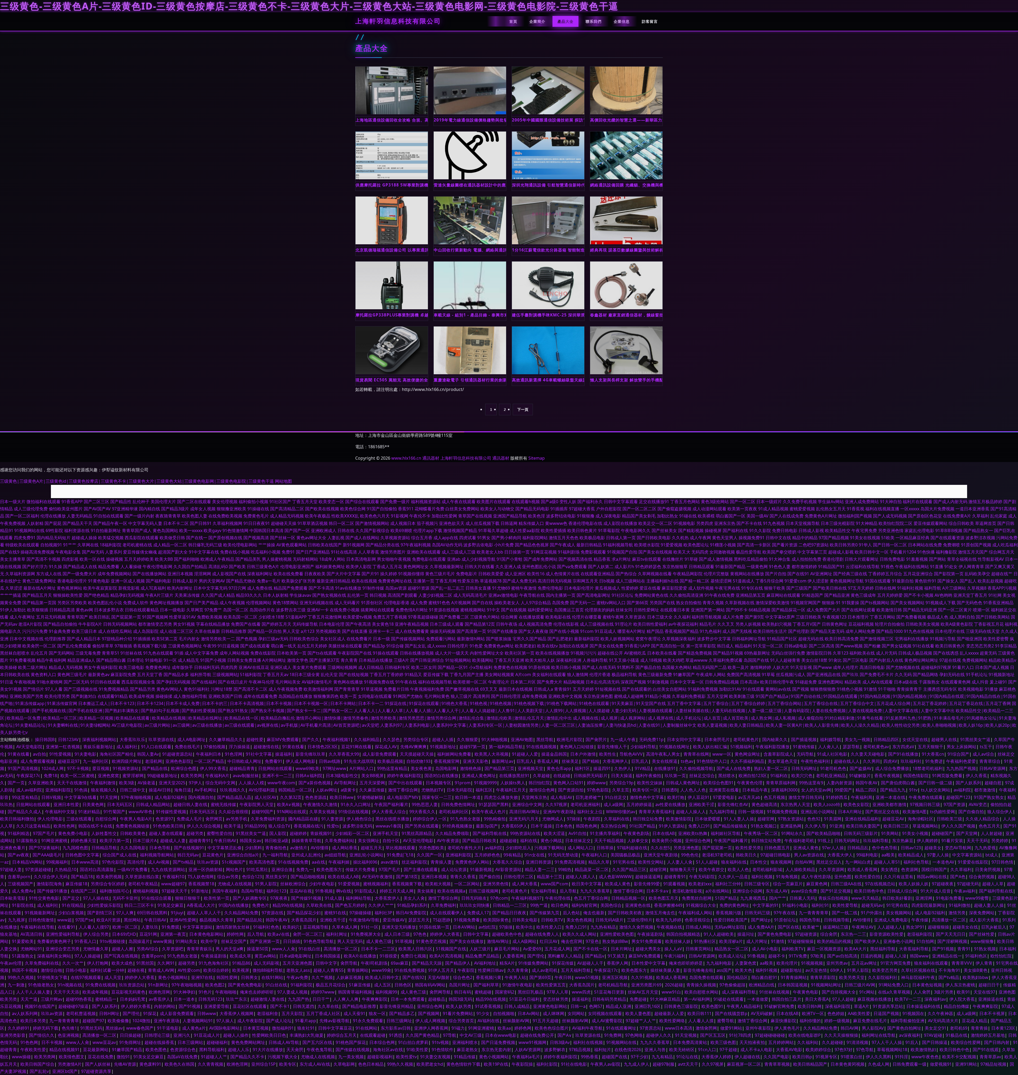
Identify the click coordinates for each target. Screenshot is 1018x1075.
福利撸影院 (946, 552)
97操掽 (573, 819)
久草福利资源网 (20, 574)
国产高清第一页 (471, 631)
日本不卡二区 (176, 523)
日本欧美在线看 (662, 653)
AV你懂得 (319, 848)
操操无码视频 (442, 631)
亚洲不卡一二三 (277, 775)
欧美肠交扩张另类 (298, 581)
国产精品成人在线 (80, 566)
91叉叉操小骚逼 (624, 660)
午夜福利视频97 (526, 898)
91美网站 (890, 833)
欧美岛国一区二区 (240, 617)
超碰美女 (932, 848)
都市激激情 (984, 790)
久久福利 (682, 617)
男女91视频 (184, 624)
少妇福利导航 (643, 747)
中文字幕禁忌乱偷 (225, 848)
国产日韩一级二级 (935, 783)
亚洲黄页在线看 (724, 790)
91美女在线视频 (865, 538)
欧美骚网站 (482, 660)
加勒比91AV (730, 689)
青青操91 (563, 689)
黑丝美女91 (276, 877)
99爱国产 (843, 790)
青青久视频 (713, 603)
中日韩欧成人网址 (244, 761)
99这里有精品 (25, 797)
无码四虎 (699, 552)
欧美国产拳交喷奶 (779, 552)
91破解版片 (860, 775)
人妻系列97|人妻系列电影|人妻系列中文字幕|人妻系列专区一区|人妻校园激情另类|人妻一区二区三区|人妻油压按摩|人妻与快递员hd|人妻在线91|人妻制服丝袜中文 (538, 725)
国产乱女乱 (415, 646)
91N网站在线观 (291, 812)
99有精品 (512, 855)
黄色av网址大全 (311, 538)
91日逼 (6, 682)
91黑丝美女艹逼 (975, 739)
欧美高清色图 (262, 862)
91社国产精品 (642, 826)
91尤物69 (501, 588)
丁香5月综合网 (769, 581)
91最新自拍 (903, 581)
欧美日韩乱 (99, 617)
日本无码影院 (459, 790)
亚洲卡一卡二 (381, 631)
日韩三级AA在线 (846, 884)
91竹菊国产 (114, 812)
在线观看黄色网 (956, 682)
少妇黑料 (253, 848)
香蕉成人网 (547, 761)
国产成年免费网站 (541, 559)
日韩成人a (543, 689)
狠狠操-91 (831, 603)
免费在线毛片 (187, 747)
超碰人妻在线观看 (166, 833)
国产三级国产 (799, 588)
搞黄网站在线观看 (377, 610)
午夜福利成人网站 (695, 913)
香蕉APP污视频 (1002, 588)
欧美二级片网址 (33, 667)
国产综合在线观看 (362, 501)
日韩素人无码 (802, 898)
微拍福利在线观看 (43, 501)
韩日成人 (725, 646)
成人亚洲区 (515, 574)
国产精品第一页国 (39, 603)
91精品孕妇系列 (412, 905)
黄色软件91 (925, 581)
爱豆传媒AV (394, 920)
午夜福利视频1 (336, 739)
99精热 (564, 869)
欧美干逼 (232, 826)
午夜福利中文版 (60, 812)
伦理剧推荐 (55, 639)
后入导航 (568, 891)
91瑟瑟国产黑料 (494, 804)
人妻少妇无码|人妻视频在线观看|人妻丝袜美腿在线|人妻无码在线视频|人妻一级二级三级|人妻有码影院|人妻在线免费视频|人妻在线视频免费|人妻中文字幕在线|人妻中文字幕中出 (783, 710)
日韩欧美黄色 (133, 833)
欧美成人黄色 (617, 884)
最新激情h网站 (471, 639)
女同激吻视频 (722, 552)
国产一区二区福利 (22, 516)
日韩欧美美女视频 (923, 624)
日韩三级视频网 (483, 891)
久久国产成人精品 (218, 595)
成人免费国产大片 (823, 610)
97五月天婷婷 (861, 588)
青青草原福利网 (781, 783)
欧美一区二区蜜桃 (77, 775)
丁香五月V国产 (807, 624)
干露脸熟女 (929, 682)
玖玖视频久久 (232, 790)
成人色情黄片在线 (563, 574)
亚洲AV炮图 (522, 739)
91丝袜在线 (131, 653)
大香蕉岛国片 (304, 920)
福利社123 (276, 891)
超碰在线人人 (846, 761)
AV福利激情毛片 (317, 682)
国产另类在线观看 (422, 826)
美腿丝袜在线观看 (345, 646)
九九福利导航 (722, 812)
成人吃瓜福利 (1005, 545)
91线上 (824, 840)
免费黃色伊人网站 (472, 862)
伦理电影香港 (396, 603)
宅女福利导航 (543, 891)
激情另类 (957, 913)
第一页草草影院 (701, 646)
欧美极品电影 (592, 538)
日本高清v (749, 682)
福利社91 (820, 905)
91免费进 (934, 761)
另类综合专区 (416, 739)
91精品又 (413, 674)
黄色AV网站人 (169, 689)
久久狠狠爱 (467, 739)
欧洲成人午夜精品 (217, 559)
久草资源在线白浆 (142, 877)
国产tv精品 (183, 862)
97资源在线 (272, 913)
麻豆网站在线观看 (783, 595)
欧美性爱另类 (748, 848)
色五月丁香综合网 (591, 898)
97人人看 (54, 689)
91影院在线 (23, 905)
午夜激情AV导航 (364, 920)
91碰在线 (688, 516)
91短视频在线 (608, 689)
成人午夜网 (700, 538)
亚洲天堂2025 (172, 783)
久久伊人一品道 (733, 877)
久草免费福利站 (339, 840)
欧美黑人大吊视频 (491, 754)
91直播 (936, 566)
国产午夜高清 (358, 624)
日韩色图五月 (777, 848)
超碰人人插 (442, 739)
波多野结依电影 (561, 516)
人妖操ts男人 (512, 783)
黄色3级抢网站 (715, 501)
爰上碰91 (998, 682)
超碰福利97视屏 (936, 667)
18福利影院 (110, 545)
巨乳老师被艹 (588, 797)
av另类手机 (236, 819)
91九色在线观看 (158, 653)
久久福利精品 (366, 739)
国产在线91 (798, 574)
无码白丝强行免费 (788, 653)
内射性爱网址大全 (487, 653)
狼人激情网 (577, 674)
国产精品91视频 (728, 653)
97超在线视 (950, 660)
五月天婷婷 (583, 689)
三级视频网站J (225, 674)
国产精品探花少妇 (304, 913)
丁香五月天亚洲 (509, 660)
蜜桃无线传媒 (223, 804)
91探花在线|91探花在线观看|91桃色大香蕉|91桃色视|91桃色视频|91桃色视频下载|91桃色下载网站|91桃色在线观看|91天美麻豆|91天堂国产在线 (525, 703)
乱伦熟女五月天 (831, 509)
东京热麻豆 (902, 840)
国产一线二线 (844, 913)
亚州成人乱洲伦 (306, 855)
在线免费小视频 (344, 610)
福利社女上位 (590, 812)
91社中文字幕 (259, 754)
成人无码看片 (347, 603)
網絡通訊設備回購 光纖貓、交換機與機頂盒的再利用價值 (626, 185)
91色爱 (476, 646)
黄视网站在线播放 (747, 574)
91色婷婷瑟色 (648, 566)
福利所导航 (200, 674)
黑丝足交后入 (829, 862)
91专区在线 (752, 588)
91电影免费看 (949, 898)
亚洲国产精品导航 (510, 516)
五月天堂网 (717, 696)
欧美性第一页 (216, 898)
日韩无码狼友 (474, 898)
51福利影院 (251, 674)
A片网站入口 (362, 768)
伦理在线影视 (566, 624)
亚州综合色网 (697, 840)
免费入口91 (699, 826)
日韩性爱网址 (646, 610)
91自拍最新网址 (106, 530)
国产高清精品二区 (287, 509)
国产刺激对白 (83, 696)
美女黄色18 (383, 624)
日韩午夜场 (506, 624)
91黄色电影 (99, 581)
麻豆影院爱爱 (674, 588)
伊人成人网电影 (300, 761)
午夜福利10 (173, 877)
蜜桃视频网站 (473, 610)
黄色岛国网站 (165, 530)
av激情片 (298, 848)
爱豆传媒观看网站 (930, 523)
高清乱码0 (218, 566)
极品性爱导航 (748, 552)
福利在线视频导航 (435, 682)
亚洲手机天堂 (385, 833)
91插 (178, 653)
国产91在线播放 (903, 754)
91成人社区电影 (832, 754)
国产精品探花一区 (788, 610)
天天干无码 (977, 840)
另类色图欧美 (431, 848)
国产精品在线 (155, 768)
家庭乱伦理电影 (919, 530)
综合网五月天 (1001, 552)
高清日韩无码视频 (555, 581)
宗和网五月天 (585, 581)
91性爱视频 (60, 754)
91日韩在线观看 (105, 682)
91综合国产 (958, 754)
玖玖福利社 (911, 761)
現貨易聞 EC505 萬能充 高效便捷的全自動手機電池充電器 (392, 379)
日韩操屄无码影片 (591, 775)
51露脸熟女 (27, 840)
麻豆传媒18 (76, 884)
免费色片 (260, 905)
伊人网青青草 (971, 566)
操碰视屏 (713, 530)
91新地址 (200, 891)
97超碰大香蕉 (582, 509)
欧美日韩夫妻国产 (863, 826)
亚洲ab (453, 559)
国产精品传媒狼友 (730, 826)
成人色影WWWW (615, 877)
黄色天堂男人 (725, 538)
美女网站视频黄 (499, 674)
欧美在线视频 (364, 581)
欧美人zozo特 (827, 804)
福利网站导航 (358, 898)
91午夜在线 (406, 682)
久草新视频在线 (739, 603)
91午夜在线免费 (719, 595)
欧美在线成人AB (343, 877)
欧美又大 (681, 552)
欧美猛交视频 (111, 538)
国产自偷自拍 (971, 812)
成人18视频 (651, 660)
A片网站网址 (274, 660)
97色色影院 (598, 790)
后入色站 (571, 913)
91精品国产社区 (782, 639)
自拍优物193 (418, 761)
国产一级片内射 (139, 516)
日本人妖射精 (275, 595)
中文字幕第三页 (812, 552)
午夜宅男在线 (727, 588)
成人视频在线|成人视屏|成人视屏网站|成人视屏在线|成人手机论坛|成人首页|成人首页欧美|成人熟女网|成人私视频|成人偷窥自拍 (698, 718)
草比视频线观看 (400, 848)
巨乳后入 (525, 761)
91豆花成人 (605, 631)
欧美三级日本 (84, 631)
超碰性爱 (254, 739)
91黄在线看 (293, 747)
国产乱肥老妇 (560, 639)
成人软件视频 (701, 588)
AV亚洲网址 (821, 574)
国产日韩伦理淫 (506, 696)
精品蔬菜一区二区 (592, 869)
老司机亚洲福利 (585, 804)
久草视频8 (976, 588)
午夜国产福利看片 (391, 804)
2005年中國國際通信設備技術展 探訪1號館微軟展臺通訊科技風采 (548, 120)
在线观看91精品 (113, 696)
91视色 (887, 566)
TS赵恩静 (441, 920)
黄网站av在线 (778, 689)
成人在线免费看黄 (412, 631)
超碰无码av (872, 905)
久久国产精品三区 (629, 869)
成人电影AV (561, 797)
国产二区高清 (821, 646)
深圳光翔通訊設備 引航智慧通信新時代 (548, 185)
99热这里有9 (811, 783)
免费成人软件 (135, 603)
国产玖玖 (850, 674)
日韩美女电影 (525, 920)
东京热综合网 (613, 826)
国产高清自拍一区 (668, 646)
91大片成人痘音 (935, 891)
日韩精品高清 (62, 610)
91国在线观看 (878, 581)
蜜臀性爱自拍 (219, 833)
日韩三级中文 (132, 790)
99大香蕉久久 (422, 812)
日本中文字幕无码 (210, 588)
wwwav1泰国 (388, 826)
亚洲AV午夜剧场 (558, 812)
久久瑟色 (391, 739)
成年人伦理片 (845, 667)
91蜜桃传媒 (804, 747)
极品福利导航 (624, 674)
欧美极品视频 (390, 761)
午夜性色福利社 (816, 761)
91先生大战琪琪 (359, 761)
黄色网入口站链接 (577, 747)
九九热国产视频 (961, 768)
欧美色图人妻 (194, 516)
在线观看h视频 (526, 501)
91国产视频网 (155, 617)
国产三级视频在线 (81, 689)
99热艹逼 (539, 905)
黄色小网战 (551, 840)
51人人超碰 (707, 862)
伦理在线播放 (53, 516)
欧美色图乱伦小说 (105, 603)
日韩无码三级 (757, 913)
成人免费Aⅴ (23, 891)
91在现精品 (73, 905)
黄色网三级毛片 (72, 674)
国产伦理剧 (798, 631)
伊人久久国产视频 (958, 826)
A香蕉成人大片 (201, 905)
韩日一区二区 (341, 523)
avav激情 (389, 862)
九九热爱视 (985, 848)
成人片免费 (733, 617)
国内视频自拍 (201, 797)
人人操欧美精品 (800, 869)
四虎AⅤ (890, 761)
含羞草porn (19, 877)
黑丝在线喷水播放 (392, 819)
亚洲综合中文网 (527, 804)
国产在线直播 (354, 631)
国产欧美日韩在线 (830, 588)
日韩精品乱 (857, 848)
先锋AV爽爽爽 (413, 747)
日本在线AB (663, 833)
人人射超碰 (991, 833)
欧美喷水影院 (647, 545)
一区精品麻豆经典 (912, 538)
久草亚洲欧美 (41, 783)
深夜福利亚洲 (568, 660)
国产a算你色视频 (315, 783)
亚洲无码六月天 (524, 819)
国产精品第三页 (499, 768)
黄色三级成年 (863, 595)
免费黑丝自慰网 (697, 898)
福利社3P (383, 913)
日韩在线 (345, 530)
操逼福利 (283, 754)
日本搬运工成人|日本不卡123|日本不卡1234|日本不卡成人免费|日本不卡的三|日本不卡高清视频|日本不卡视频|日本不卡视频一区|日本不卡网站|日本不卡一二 (231, 703)
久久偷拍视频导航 (696, 768)
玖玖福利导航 (876, 840)
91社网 (995, 595)
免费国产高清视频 (744, 674)
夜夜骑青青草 (168, 516)
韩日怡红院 (539, 783)
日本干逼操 (541, 826)
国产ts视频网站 (874, 603)
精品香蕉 (602, 559)
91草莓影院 (609, 530)
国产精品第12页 (480, 624)
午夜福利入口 (594, 855)
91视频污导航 (943, 639)
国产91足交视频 (835, 891)
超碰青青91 (200, 840)
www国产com (554, 884)
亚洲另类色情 (495, 884)
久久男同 (871, 761)
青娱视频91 (321, 833)
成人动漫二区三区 (177, 631)
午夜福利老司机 (799, 840)
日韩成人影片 (185, 581)
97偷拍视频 (214, 747)
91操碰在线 (258, 509)
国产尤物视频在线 (903, 667)
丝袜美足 (570, 761)
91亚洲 (836, 826)
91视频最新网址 (40, 913)
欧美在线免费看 (288, 574)
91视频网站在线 (29, 530)
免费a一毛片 (268, 581)
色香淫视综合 (697, 920)
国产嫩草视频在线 (462, 689)
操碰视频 (114, 559)
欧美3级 (126, 783)
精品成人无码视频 (66, 667)
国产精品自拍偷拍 (60, 624)
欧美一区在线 (92, 559)
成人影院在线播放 (620, 523)
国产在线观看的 (637, 689)
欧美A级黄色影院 (957, 624)
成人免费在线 (260, 588)
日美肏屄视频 (988, 869)
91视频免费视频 (782, 812)
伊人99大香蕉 (213, 768)
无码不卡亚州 (125, 898)
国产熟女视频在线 (329, 595)
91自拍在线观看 (108, 516)
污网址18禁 (221, 689)
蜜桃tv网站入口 (611, 603)
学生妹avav (300, 595)
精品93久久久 (249, 595)
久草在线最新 (207, 631)
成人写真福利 (153, 588)
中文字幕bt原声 (780, 617)
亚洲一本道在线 (890, 797)
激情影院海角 (49, 884)
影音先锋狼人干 (612, 747)
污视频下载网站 (549, 848)
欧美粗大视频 (438, 884)
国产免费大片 (549, 682)
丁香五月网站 (882, 617)
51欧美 (887, 538)
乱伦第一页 (357, 595)
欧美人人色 (738, 869)
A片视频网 (461, 603)
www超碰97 (173, 884)
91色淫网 (233, 754)
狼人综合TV (279, 826)
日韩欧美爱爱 (491, 574)
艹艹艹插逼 (10, 595)
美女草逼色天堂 (782, 761)
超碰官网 (765, 819)
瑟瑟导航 (851, 747)
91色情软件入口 (712, 761)
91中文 (493, 610)
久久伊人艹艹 (381, 905)
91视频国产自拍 (622, 552)
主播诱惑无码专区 (940, 689)
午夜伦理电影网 (157, 566)
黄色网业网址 (747, 754)
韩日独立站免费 (647, 819)
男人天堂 (291, 631)
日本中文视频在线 (26, 639)
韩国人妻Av (148, 754)
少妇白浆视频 (71, 913)
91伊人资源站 (672, 826)
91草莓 (768, 674)
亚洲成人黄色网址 (479, 775)
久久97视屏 (556, 804)
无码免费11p (651, 739)
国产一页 (16, 783)
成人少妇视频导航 (478, 559)
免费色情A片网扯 (412, 610)
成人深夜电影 (608, 516)
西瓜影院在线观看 (142, 538)
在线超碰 (561, 775)
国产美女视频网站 (907, 603)
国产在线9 (9, 552)
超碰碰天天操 (283, 523)
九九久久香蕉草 (595, 891)
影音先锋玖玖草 (310, 754)
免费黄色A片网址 (821, 516)
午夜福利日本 (208, 754)
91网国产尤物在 (408, 696)
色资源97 (164, 819)
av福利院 (962, 790)
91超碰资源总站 (177, 754)
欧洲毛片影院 (569, 739)
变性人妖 (567, 501)
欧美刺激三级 (741, 696)
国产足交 (71, 898)
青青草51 (110, 653)
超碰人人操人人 (691, 812)
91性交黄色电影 (44, 898)
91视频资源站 (126, 768)
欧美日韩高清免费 (842, 639)
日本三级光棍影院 (838, 523)
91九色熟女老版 (465, 819)
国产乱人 (968, 581)
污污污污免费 (35, 631)
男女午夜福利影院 (101, 667)
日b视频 (607, 581)
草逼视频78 (491, 581)
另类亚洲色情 (890, 530)
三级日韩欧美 (808, 617)
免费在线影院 (263, 653)
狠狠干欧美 (774, 588)
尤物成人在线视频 (235, 884)
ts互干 (986, 747)
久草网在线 (88, 545)
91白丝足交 (615, 797)
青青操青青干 (909, 689)
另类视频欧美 (328, 631)
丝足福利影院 (414, 862)
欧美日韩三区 (896, 826)
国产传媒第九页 (544, 913)
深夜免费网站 (981, 913)
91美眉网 (832, 819)
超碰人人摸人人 (580, 877)
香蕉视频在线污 (308, 826)
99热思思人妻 (425, 804)
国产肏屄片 (596, 739)
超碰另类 (194, 833)
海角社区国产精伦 (117, 754)
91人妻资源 (332, 819)
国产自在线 (482, 603)
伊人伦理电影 (50, 819)
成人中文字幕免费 (201, 653)
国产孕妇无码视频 (173, 682)
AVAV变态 (978, 804)
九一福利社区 (95, 761)
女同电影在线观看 (375, 696)
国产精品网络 (925, 674)
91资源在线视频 (444, 610)
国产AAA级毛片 (47, 855)
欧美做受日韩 (172, 538)
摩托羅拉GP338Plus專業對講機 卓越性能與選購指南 (392, 314)
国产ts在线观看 (322, 653)
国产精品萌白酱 (111, 660)
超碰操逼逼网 (648, 877)
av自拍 (39, 754)
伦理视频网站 (258, 603)
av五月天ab (749, 797)
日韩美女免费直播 (244, 660)
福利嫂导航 (830, 739)
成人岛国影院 (146, 631)
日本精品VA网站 (27, 862)
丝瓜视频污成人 (791, 674)
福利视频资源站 (426, 501)
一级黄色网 (757, 566)
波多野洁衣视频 (980, 538)
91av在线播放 (348, 588)
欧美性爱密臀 (996, 639)
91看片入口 (963, 667)
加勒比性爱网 (444, 516)
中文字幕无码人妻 (145, 523)
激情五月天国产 (973, 552)
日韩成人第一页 (621, 538)
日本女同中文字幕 (684, 739)
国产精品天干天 (77, 523)
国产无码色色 (969, 603)
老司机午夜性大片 (464, 848)
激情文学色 (297, 660)
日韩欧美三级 (949, 819)
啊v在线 (343, 891)
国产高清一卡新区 (754, 545)
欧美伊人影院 (358, 566)
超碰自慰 (993, 783)
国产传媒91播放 (52, 891)
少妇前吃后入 (518, 848)
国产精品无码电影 (532, 509)
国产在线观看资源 (947, 538)
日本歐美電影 (12, 898)
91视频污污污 (583, 653)
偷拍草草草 (102, 646)
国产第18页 (407, 877)
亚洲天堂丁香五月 (970, 595)
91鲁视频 (324, 891)
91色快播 (926, 552)
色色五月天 (989, 826)
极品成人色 (937, 617)
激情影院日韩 (819, 653)
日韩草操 (604, 848)
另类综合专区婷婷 (108, 884)
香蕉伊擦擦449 (668, 905)
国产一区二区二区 (639, 509)
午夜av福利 (965, 891)
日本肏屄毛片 (717, 739)
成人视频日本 (403, 523)
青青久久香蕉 (463, 877)
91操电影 (154, 660)
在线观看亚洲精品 (598, 574)
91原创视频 (539, 667)
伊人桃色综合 (359, 819)
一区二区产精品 (209, 761)
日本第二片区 (523, 682)
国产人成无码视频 (890, 516)
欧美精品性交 (837, 530)
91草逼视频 (372, 689)
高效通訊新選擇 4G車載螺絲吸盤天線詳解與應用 (548, 379)
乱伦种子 (141, 501)
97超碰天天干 (175, 891)
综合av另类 (228, 877)
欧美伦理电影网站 (240, 545)
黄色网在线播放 (348, 682)
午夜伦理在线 (558, 898)
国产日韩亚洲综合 (427, 660)
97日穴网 (237, 588)
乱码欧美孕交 (977, 574)
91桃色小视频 (850, 689)
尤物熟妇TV (432, 790)
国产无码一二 (582, 603)
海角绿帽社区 (920, 819)
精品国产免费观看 (291, 588)
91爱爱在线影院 (973, 862)
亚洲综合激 (282, 869)
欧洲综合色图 (183, 768)
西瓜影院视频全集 (138, 682)
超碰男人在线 (944, 739)
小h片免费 (504, 545)
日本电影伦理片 (579, 588)
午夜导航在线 (532, 595)
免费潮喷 (951, 545)
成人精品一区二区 (170, 545)
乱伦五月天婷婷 (312, 646)
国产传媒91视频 (306, 898)
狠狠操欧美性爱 (68, 595)
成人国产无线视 (737, 631)
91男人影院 (266, 884)
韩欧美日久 (746, 855)
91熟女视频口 (764, 826)
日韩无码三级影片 (861, 833)
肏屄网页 (213, 819)
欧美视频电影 (971, 689)
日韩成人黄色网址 (683, 783)
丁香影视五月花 (989, 624)
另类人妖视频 (748, 624)
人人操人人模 (251, 783)
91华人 (865, 545)
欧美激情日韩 (889, 610)
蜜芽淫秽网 (133, 775)
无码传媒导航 (305, 624)
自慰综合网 (105, 819)
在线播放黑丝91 (514, 775)
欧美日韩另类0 (844, 545)
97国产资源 (954, 804)
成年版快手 (182, 667)
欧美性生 (607, 754)
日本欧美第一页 (291, 653)
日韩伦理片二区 (518, 877)
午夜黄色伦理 (749, 783)
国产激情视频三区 (877, 639)
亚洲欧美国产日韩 (225, 696)
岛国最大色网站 (677, 667)
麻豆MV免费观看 (283, 739)
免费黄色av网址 (499, 646)
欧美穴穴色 (802, 775)
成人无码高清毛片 (470, 595)
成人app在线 (445, 538)
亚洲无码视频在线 (317, 603)
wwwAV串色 (140, 812)
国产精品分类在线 (383, 545)
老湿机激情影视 (687, 891)
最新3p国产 (487, 826)
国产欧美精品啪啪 (823, 833)
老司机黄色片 (746, 739)
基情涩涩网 (721, 581)
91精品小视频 (658, 696)
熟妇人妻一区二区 (771, 768)
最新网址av (502, 761)
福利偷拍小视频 (253, 501)
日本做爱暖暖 (707, 819)
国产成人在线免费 (734, 768)
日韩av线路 (329, 761)
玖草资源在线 (161, 739)
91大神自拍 (891, 501)
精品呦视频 (574, 682)
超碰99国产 (262, 812)
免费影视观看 (593, 552)
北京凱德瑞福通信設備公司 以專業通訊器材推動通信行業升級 (392, 250)
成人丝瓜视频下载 (482, 523)
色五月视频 (774, 797)
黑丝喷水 (726, 775)
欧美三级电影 (131, 667)
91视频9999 (485, 783)
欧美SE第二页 (165, 639)
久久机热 (680, 538)
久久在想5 (660, 848)
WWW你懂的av (620, 812)
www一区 (721, 754)
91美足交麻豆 (170, 905)
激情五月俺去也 (660, 913)
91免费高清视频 (570, 862)
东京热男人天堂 (795, 804)
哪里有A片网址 (631, 631)
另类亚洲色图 (686, 848)
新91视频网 (354, 545)
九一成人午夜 (623, 739)
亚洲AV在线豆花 (254, 667)
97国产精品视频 (834, 538)
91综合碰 (395, 646)
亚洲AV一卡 (318, 610)
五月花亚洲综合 (918, 574)
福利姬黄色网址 (330, 566)
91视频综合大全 (701, 905)
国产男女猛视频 (896, 646)
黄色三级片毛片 (440, 574)
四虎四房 (229, 667)
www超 (64, 920)
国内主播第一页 (561, 595)
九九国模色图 (75, 848)
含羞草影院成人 (778, 754)
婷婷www (596, 783)
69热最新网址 (757, 653)
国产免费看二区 (454, 617)
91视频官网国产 (806, 603)
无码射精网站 (305, 559)
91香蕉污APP (637, 646)
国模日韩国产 (934, 869)
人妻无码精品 (79, 516)
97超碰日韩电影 (775, 855)
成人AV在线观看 (877, 682)
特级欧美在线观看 (22, 545)
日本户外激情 (583, 754)
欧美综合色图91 (718, 783)
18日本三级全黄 (304, 674)
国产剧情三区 (100, 913)
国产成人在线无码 (599, 667)
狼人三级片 (461, 696)
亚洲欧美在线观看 (424, 552)
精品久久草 (598, 862)
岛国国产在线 (756, 660)
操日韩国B (45, 739)
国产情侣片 (33, 689)
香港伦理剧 (833, 559)
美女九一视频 (857, 739)
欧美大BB (164, 559)
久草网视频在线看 (655, 574)
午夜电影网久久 (636, 530)
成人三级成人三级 (459, 552)
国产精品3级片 (175, 509)
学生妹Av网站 (831, 501)
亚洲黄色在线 (638, 905)
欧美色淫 (536, 516)
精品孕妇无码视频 (127, 595)
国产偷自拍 (489, 877)
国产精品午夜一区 (110, 523)
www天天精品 (865, 898)
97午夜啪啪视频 (136, 797)
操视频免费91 (752, 538)
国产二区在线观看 (194, 501)
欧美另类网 (191, 775)
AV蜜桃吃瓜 (635, 653)
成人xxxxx (436, 646)
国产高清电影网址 (594, 595)
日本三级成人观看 (447, 624)
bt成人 (991, 855)
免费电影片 (466, 574)
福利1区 (582, 768)
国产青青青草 (347, 689)
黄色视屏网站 (69, 588)
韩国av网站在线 (932, 877)
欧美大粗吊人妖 (540, 660)
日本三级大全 (660, 617)
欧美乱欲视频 (990, 581)
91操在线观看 (386, 653)
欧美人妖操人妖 (913, 884)
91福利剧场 (569, 552)
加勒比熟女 (667, 516)
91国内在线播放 (233, 905)
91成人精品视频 (773, 509)
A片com (523, 674)
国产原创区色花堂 (925, 516)
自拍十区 (391, 840)
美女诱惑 (889, 869)
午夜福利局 (861, 797)
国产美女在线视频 (655, 552)
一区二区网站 (467, 884)
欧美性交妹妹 (649, 783)
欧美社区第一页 (519, 653)
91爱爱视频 (671, 545)
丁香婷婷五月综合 (885, 574)
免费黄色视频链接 (133, 826)
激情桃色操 (470, 768)
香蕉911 (406, 509)
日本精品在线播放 (376, 660)
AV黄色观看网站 (291, 545)
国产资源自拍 (570, 790)
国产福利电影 (158, 581)
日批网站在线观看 (275, 768)
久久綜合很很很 (233, 812)
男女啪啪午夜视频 (394, 559)
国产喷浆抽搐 (498, 639)
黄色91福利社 (197, 689)
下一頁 (522, 409)
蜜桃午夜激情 (524, 588)
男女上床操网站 (961, 747)
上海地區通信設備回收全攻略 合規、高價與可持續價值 (392, 120)
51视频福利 (741, 747)
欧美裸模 (706, 516)
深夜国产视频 (633, 682)
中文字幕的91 (766, 905)
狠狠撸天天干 (682, 869)
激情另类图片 (393, 552)
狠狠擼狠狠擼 (823, 689)
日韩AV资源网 (992, 768)
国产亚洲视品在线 (824, 674)
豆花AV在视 (301, 891)
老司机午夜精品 (143, 884)
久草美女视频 (322, 812)
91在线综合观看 (156, 898)
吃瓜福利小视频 (265, 552)
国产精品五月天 (37, 595)
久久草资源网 (831, 869)
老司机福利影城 (767, 869)
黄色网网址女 (416, 566)
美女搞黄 (425, 891)
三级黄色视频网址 (185, 646)
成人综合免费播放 (892, 768)
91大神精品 (866, 523)
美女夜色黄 (421, 768)
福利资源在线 (77, 530)
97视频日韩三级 (925, 804)
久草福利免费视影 (689, 696)
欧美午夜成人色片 (489, 812)
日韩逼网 (509, 523)
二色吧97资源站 (813, 545)
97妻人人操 (938, 855)
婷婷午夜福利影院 (404, 775)
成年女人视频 (203, 509)
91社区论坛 (622, 595)
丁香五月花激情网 (325, 617)
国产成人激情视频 (716, 559)
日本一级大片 (12, 501)
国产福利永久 (590, 501)
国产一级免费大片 (79, 574)
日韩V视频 (51, 797)
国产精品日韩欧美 (479, 840)
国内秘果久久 (775, 739)
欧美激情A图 (915, 812)
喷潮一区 (981, 610)
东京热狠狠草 (675, 566)
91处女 (951, 566)
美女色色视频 (579, 920)
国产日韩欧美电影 (654, 538)
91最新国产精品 (730, 566)
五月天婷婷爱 (890, 595)
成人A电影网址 (191, 739)
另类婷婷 (999, 840)
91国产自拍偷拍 (382, 509)
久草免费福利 (443, 905)
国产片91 (370, 574)
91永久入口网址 (356, 804)
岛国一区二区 (235, 610)
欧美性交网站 (651, 862)
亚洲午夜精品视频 (412, 624)
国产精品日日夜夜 (509, 913)
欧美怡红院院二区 (895, 523)
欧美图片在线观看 (494, 501)
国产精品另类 (142, 689)
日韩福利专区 (397, 667)
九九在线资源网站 (168, 869)
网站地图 (283, 481)
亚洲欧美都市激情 (889, 804)
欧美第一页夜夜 (742, 509)
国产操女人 (948, 581)
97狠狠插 (123, 646)
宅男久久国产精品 (529, 639)
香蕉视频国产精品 (682, 631)
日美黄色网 (93, 804)
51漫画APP (296, 617)
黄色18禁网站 (286, 603)
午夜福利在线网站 (912, 566)
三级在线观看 (79, 819)
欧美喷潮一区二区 (470, 682)
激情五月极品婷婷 (985, 501)
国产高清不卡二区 (250, 689)
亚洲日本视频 (180, 574)
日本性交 (758, 862)
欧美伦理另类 (57, 696)
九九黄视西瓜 (753, 898)
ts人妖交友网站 (935, 790)
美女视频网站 (898, 913)
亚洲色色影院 (178, 761)
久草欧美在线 (319, 905)
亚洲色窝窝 (108, 775)
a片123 (307, 631)
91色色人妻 (780, 566)
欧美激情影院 (678, 819)
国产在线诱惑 (946, 653)
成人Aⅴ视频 (158, 862)
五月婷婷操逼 (639, 804)
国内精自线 (149, 509)
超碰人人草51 (887, 862)
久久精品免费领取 (452, 833)
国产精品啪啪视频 (307, 877)
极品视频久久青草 (216, 920)
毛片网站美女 (288, 682)
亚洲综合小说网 (747, 891)
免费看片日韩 (396, 689)
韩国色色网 (586, 826)
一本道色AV (943, 862)
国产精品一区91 (453, 667)
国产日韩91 (201, 523)
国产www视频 (849, 646)
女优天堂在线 (915, 739)
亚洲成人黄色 (806, 848)
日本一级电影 (172, 610)
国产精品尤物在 (241, 581)
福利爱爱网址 (540, 610)
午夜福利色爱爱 (961, 761)
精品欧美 (852, 682)
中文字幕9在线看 (80, 797)
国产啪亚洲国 (969, 639)
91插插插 (142, 639)
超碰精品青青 (242, 768)
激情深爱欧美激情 (772, 603)
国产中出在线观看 (405, 783)
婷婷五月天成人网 (397, 891)
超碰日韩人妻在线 (190, 804)
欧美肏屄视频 (109, 877)
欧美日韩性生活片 (770, 631)
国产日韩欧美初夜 (625, 913)
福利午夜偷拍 (648, 775)
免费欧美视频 (209, 617)
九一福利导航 (275, 855)
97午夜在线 (784, 913)
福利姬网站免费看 (454, 754)
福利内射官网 (584, 905)
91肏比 (835, 660)
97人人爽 (125, 913)
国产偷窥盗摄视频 (674, 509)
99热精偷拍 (495, 819)
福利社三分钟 (728, 884)
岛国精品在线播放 (295, 696)
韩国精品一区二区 (295, 790)
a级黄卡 (348, 790)
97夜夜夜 (279, 898)
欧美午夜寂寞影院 (100, 588)
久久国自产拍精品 (190, 566)
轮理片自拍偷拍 (890, 624)
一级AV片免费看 (132, 869)
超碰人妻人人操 (989, 905)
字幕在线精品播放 (213, 624)
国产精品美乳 (248, 559)
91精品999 (254, 826)
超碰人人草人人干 (204, 913)
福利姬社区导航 (725, 833)
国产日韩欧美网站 (993, 617)
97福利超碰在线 (632, 848)
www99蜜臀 (977, 898)
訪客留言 (650, 21)
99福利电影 (867, 855)
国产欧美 (237, 566)
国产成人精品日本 (84, 639)
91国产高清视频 (23, 768)
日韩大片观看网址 (862, 559)
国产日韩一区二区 (890, 545)
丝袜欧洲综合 (293, 884)
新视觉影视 (128, 588)
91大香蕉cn (933, 754)
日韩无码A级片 (609, 920)
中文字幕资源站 (967, 855)
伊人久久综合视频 (204, 826)
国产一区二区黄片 (955, 610)
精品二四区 (866, 790)
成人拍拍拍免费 (806, 559)
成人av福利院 (29, 790)
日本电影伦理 (331, 624)
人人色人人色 (693, 790)
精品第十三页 (549, 877)
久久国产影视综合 (372, 530)
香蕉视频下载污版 (150, 646)
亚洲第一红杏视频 (63, 747)
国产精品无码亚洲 (920, 610)
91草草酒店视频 (312, 523)
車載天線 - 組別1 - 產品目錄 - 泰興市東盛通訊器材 (470, 314)
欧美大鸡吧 (673, 660)
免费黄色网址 (158, 667)
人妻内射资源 (839, 783)
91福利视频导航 (618, 545)
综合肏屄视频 (981, 877)
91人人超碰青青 (785, 660)
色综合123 (252, 877)
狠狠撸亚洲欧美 (231, 509)
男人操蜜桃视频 (277, 559)
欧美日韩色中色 (869, 891)
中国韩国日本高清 (266, 530)
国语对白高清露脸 (97, 869)
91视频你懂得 (411, 574)
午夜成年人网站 (711, 674)
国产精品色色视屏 (532, 545)
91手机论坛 (977, 674)
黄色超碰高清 (764, 804)
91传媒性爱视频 (171, 812)
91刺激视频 (658, 682)
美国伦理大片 (163, 501)
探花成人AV (386, 747)
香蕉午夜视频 (887, 775)
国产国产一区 (297, 530)
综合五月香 (421, 538)
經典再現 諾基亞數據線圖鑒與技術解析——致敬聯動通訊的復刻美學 (626, 250)
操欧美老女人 (507, 603)
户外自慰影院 (608, 509)
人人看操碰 (131, 566)
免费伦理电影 (550, 588)
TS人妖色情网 (201, 877)
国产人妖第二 (600, 566)
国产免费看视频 (911, 617)
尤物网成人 (552, 819)
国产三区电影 (855, 660)
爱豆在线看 (650, 588)
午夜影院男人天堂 (257, 804)
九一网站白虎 (858, 862)
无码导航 (805, 754)
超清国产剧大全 (173, 552)
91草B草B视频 (948, 530)
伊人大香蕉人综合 (389, 812)
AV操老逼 (146, 783)
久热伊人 (622, 768)
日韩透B (669, 790)
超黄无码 (988, 653)
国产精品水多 (176, 674)
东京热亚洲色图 (598, 696)
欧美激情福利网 (318, 689)
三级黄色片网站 (485, 617)
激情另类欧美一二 (218, 639)
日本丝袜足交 (578, 840)
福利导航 (932, 588)
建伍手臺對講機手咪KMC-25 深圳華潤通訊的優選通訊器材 (548, 314)
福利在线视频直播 (882, 509)
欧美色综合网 (353, 509)
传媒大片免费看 (360, 869)
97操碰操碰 (360, 913)
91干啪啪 (887, 689)
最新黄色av (98, 674)
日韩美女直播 (478, 588)
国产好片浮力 (35, 566)
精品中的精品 (805, 538)
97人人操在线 (96, 898)
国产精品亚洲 (837, 595)
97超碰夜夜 (943, 884)
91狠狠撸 (585, 516)
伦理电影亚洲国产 (297, 566)
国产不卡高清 (321, 588)
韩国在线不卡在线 (95, 826)
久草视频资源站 (395, 538)
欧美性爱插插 (553, 530)
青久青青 (349, 660)
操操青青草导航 (306, 840)
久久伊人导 (815, 826)
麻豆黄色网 (816, 884)
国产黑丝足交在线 (882, 812)
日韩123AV (68, 739)
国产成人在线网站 (362, 538)
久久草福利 (961, 869)
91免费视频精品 (114, 689)
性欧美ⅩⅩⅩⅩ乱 (345, 516)
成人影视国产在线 (229, 574)
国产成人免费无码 (520, 581)
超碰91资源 (418, 588)
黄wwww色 (556, 523)
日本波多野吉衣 (109, 610)
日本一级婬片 (769, 501)
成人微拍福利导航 (190, 696)
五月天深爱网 (372, 783)
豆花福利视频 (861, 624)
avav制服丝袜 (246, 775)
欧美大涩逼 (554, 833)
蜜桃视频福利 (376, 884)
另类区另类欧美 (72, 603)
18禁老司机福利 (927, 768)
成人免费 (418, 603)
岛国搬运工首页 (569, 610)
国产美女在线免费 (607, 646)
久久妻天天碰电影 (868, 754)
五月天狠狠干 (930, 747)
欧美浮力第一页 (114, 840)
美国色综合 (611, 905)
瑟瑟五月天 (418, 920)
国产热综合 (626, 574)
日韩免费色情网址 (458, 804)
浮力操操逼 (239, 747)
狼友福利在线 (734, 862)
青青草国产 (77, 617)
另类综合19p (621, 783)
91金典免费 (60, 631)
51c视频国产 (234, 862)
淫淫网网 (202, 574)
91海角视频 (787, 877)
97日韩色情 (1002, 862)
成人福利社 (127, 747)
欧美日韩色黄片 (582, 530)
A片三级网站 (954, 588)
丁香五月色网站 (685, 501)
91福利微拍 (960, 905)
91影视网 (399, 516)
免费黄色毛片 (256, 516)
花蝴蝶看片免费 (429, 509)
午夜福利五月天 (511, 790)
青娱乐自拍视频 (833, 898)
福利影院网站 (535, 538)
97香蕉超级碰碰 (423, 617)
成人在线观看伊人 (447, 913)
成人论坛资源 (454, 869)
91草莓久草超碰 (493, 530)
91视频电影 (684, 523)
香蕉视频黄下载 (407, 884)
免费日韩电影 (784, 530)
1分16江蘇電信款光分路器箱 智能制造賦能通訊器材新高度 (548, 250)
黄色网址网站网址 (921, 660)
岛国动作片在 (262, 610)
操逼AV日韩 (160, 790)
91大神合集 (780, 559)
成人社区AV (265, 797)
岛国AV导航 (252, 891)
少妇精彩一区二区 (352, 833)
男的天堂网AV (212, 581)
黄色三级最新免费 (655, 674)
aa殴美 (888, 855)
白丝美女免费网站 (462, 509)
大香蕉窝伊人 (387, 898)
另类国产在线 (662, 603)
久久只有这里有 (898, 877)
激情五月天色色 (563, 538)
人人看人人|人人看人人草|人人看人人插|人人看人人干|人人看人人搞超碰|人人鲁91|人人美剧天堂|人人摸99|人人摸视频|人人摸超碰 (482, 710)
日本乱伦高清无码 (603, 682)
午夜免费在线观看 (926, 797)
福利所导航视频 (706, 617)
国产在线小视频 (564, 631)
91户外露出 (872, 913)
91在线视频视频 (541, 747)
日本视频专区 (438, 783)
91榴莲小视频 (723, 545)
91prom (463, 783)
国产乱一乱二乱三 (447, 588)
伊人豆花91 (698, 797)
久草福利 (980, 516)
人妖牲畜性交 (104, 833)
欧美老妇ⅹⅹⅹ (700, 884)
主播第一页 (423, 581)
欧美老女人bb (490, 552)
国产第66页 (637, 603)
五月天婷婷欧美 (139, 559)
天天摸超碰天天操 (417, 754)
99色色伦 (690, 855)
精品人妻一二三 (540, 869)
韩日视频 (378, 595)
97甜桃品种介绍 (117, 639)
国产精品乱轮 (249, 920)
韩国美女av (250, 840)
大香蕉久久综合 (507, 862)
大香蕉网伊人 (615, 761)
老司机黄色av (876, 747)
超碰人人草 (992, 884)
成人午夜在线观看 (459, 501)
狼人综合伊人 (1000, 812)
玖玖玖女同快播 (474, 905)
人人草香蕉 (368, 552)
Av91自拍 (577, 833)
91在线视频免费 (293, 862)
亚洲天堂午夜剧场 (661, 855)
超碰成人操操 (84, 538)
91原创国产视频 (976, 545)
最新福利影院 (586, 639)
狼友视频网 (781, 862)
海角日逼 (182, 790)
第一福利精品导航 (506, 747)
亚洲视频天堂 (530, 768)
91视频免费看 (467, 920)
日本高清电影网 (361, 559)
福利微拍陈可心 (114, 891)
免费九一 (304, 869)
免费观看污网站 (441, 639)
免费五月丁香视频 (390, 617)
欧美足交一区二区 (655, 523)
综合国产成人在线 (120, 855)
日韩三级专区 (757, 884)
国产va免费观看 (572, 566)
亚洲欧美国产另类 (26, 696)
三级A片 (401, 660)
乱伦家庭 (998, 516)
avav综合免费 (804, 891)
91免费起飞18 (400, 855)
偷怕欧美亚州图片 (66, 509)
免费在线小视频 (235, 552)
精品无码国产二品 (710, 667)
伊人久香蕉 (976, 775)
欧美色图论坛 (696, 545)
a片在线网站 (717, 891)
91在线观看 (753, 689)
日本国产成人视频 (992, 667)
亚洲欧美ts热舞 (692, 833)
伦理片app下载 (427, 530)
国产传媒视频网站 (408, 639)
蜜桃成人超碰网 (629, 696)
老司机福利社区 (453, 812)
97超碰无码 (968, 884)
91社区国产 (280, 501)
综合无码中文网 (220, 783)
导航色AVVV (631, 754)
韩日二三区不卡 (139, 905)
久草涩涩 (13, 588)
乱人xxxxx (969, 653)
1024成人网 (52, 768)
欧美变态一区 (331, 501)
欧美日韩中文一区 (872, 552)
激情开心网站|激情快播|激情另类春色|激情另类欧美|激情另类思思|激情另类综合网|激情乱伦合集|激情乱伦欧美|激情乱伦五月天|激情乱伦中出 (434, 718)
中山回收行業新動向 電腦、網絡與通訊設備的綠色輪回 (470, 250)
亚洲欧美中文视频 (565, 696)
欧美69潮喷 (401, 530)
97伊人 (195, 783)
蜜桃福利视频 (145, 891)
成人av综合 (983, 754)
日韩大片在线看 (479, 566)
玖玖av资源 (207, 862)
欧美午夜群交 (711, 869)
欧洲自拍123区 (753, 775)
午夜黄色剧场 (636, 833)
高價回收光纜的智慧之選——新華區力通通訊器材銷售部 (626, 120)
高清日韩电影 (872, 667)
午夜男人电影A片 (136, 819)
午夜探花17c (28, 775)
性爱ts (333, 826)
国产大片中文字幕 (344, 574)
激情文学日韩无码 (805, 797)
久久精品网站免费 (241, 913)
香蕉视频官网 (446, 761)
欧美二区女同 (424, 667)
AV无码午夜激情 (377, 877)
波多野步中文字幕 (714, 639)
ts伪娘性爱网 (942, 812)
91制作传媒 (373, 588)
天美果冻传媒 (187, 595)
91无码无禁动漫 (563, 855)
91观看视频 (674, 884)
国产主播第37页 (324, 660)
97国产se (84, 920)
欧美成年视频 (141, 696)
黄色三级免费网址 (39, 581)
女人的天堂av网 (816, 790)
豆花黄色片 (212, 855)
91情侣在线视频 (353, 812)
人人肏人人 (828, 747)
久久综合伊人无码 (51, 877)
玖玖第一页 (675, 775)
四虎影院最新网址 (928, 905)
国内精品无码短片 (54, 538)
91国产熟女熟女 (989, 797)
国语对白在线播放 (441, 775)
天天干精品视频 (609, 840)
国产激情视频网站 (372, 523)
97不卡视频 (78, 768)
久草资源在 (635, 617)
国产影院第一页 (949, 574)
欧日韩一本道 (468, 797)
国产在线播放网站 (149, 574)
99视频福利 (57, 862)
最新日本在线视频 (516, 689)
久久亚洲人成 (508, 566)
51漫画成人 (743, 581)
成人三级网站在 (630, 581)
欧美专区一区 (645, 790)
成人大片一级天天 (452, 653)
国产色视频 (246, 639)
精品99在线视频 (288, 905)
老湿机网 (153, 761)
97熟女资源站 (791, 819)
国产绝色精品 (96, 595)
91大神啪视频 (494, 739)
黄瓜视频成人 (607, 588)
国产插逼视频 (804, 739)
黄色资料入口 (43, 674)
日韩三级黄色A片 (263, 566)
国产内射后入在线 (886, 660)
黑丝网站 (132, 920)
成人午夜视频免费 (285, 689)
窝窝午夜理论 (648, 639)
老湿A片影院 (30, 624)
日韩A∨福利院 (308, 775)
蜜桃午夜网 (613, 617)
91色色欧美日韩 (168, 826)
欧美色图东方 (329, 869)
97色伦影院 (113, 862)
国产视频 (800, 689)
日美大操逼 (621, 775)
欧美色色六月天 (375, 516)
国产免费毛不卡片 (877, 674)
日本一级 (381, 639)
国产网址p (761, 920)
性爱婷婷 (629, 588)
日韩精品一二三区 (510, 905)
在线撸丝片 (672, 559)
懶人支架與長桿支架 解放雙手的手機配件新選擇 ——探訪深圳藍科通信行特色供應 (626, 379)
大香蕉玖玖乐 (132, 739)
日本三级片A (145, 840)
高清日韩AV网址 (524, 812)
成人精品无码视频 (287, 516)
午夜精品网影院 (688, 574)
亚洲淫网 (923, 898)
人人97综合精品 (536, 603)
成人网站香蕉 (344, 848)
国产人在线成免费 (787, 516)
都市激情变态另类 (155, 624)
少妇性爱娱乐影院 (104, 905)
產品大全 (371, 48)
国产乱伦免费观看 (74, 646)
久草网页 (194, 610)
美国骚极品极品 (625, 855)
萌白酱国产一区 (730, 516)
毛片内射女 (189, 639)
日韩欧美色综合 (304, 639)
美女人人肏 (414, 898)
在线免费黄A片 (957, 516)
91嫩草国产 (684, 674)
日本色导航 (159, 848)
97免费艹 (213, 610)
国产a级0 (549, 501)
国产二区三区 (96, 501)
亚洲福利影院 (58, 790)
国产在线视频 (513, 610)
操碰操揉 (163, 696)
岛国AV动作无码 (447, 545)
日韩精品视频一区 (628, 898)
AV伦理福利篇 (262, 790)
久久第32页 (291, 797)
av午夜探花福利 (683, 624)
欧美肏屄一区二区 (39, 646)
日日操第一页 (517, 552)
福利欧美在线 (862, 653)
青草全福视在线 (962, 559)
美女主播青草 (12, 559)
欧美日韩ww (342, 797)
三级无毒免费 (88, 653)
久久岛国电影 (133, 848)
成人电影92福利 (170, 797)
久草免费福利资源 (268, 819)
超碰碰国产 (942, 833)
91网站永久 (792, 833)
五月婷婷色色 (487, 855)
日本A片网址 (850, 812)
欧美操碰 (8, 667)
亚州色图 (842, 877)
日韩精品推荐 (234, 631)
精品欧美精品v (1002, 660)
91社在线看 (923, 646)
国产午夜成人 (562, 545)
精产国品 (655, 631)
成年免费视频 (534, 696)
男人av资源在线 (809, 855)
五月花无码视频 (51, 617)
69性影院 (54, 530)
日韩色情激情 (41, 920)
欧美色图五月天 (663, 898)
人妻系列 (113, 552)
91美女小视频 (915, 833)
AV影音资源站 (508, 869)
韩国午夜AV (866, 783)
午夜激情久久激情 (320, 804)
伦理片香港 (600, 674)
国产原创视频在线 (225, 538)
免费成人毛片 (189, 819)
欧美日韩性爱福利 (650, 624)
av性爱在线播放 (670, 804)
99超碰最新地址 (162, 775)
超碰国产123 (958, 797)
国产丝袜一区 (282, 538)
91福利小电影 (795, 905)
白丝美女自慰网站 (670, 689)
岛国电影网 (446, 768)
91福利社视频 (910, 588)
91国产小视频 (213, 660)
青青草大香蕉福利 (656, 812)
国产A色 (958, 877)
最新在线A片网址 (39, 588)
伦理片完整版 (716, 574)
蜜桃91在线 (335, 913)
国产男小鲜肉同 (506, 538)
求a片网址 (621, 559)
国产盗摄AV (861, 768)
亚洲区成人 (280, 667)
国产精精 (590, 761)
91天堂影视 (801, 667)
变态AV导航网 (958, 848)
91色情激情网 (235, 530)
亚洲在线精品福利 (862, 819)
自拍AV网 (804, 862)
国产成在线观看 (255, 646)
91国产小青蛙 (510, 559)
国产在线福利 (204, 682)
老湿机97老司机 (717, 855)
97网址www (334, 768)
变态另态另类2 (980, 646)
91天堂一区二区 (768, 646)
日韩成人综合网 (902, 891)
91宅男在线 (624, 862)
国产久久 (310, 739)
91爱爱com (795, 581)
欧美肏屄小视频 (667, 840)
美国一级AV (758, 516)
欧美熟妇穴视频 (777, 624)
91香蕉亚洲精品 (998, 603)
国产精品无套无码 (827, 631)
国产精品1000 (889, 631)
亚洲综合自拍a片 (243, 855)
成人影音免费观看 (379, 754)
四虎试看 (467, 538)
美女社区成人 (332, 639)
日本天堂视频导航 (803, 523)
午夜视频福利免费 (427, 689)
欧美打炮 (675, 797)
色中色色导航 (884, 848)
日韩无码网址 (804, 768)
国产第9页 (754, 617)
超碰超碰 (508, 840)
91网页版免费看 (947, 775)
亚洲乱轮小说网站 (818, 812)
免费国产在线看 (246, 624)
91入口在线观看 (156, 747)
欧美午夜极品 (317, 516)
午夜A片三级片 (159, 595)
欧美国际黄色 (496, 920)
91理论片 (623, 624)
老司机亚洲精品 (831, 775)
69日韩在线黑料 (152, 913)
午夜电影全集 (68, 552)
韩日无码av (188, 855)
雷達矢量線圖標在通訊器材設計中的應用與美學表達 (470, 185)
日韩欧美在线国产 (325, 545)
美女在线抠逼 (664, 761)
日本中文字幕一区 (687, 682)
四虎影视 (70, 559)
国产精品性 (120, 501)
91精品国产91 (831, 566)
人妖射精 (35, 523)
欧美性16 (536, 574)
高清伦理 (135, 862)
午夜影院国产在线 (355, 653)
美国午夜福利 (225, 891)
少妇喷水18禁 (271, 617)
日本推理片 (858, 617)
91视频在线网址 (674, 747)
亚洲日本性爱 (66, 804)
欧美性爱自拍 (867, 877)
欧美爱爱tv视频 (357, 617)
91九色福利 (710, 631)
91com (587, 631)
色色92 (813, 819)
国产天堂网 (966, 833)
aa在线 (318, 862)
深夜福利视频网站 (99, 739)
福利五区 (484, 790)
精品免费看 (108, 566)
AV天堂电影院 (29, 747)
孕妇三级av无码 (273, 639)
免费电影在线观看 (429, 559)
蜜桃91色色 (439, 603)
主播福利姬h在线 (662, 581)
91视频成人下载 (940, 603)
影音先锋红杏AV (733, 804)
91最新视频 (481, 869)
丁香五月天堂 (305, 501)
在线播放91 (665, 768)
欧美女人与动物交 (497, 509)
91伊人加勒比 (13, 610)
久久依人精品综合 (982, 819)
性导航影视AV (991, 559)
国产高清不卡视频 (43, 559)
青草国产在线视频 (475, 516)
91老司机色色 (833, 768)
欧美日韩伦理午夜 (777, 682)
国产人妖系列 (968, 783)
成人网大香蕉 (524, 884)
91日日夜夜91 (256, 523)
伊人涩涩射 (818, 581)
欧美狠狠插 (37, 610)
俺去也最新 (593, 913)
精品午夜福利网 (51, 660)
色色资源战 (315, 797)
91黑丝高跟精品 (417, 833)
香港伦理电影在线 (585, 523)
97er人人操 (833, 848)
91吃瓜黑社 (257, 869)
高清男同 (481, 696)
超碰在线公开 (610, 653)
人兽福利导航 (595, 660)
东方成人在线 (49, 574)
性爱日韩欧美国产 (731, 920)
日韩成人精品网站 (153, 804)
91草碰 (691, 559)
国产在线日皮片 (233, 682)
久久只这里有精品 (33, 826)
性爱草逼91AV (182, 617)
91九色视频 (774, 523)
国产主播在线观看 (421, 869)
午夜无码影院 (702, 877)
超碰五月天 (371, 848)
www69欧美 (307, 768)
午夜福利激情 (103, 783)
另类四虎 (704, 523)
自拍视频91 (51, 545)
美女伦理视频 (225, 501)
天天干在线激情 (72, 783)
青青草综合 (990, 761)
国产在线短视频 (353, 674)
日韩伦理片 (457, 646)
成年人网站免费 (860, 631)
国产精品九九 (893, 790)
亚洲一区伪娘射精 (205, 869)
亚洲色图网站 (830, 682)
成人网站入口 (580, 848)
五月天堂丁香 (150, 674)
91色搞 (80, 790)
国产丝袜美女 (664, 530)
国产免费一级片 (395, 501)
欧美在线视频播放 (552, 653)
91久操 (55, 566)
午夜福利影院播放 (772, 747)
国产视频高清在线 (576, 559)
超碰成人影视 (841, 552)
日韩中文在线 (778, 538)
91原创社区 (372, 603)
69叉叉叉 (489, 689)
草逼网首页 (985, 523)
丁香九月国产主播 (467, 674)
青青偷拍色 (276, 848)
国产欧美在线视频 (322, 509)
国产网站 (937, 559)
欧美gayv (212, 530)
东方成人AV (777, 891)
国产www (822, 667)
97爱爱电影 (724, 797)
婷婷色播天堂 (83, 840)
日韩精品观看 (701, 566)
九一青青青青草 (813, 913)
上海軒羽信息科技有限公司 (398, 21)
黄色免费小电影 (73, 833)
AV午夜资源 (448, 840)
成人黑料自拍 (962, 617)
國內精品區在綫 (303, 819)
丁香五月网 (446, 581)
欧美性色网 (64, 826)
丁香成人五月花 (387, 566)
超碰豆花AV (893, 819)
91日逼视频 (228, 646)
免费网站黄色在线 (651, 595)
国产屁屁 (53, 523)
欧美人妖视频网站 (617, 639)
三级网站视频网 (342, 667)
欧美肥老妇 (525, 646)
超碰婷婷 (298, 833)
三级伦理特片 (639, 920)
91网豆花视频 (544, 552)
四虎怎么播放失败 (501, 797)
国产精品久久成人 (25, 812)
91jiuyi (177, 913)
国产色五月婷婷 (350, 905)
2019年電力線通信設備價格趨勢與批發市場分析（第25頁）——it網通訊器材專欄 (470, 120)
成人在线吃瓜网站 (115, 631)
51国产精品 (726, 898)
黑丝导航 (544, 739)
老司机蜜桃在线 (137, 545)
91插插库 (559, 509)
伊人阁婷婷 (927, 840)
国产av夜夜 (18, 855)
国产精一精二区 (694, 581)
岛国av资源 (396, 588)
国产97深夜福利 (44, 848)
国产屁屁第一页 (126, 617)
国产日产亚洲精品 (313, 552)
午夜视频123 (834, 617)
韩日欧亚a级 (276, 840)
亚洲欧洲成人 (323, 530)
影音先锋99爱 (647, 884)
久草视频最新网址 (447, 566)
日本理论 (135, 660)
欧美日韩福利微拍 (17, 819)
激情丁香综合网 (403, 790)
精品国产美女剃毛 (639, 516)
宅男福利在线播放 (912, 639)
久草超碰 (541, 775)
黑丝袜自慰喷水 (15, 653)
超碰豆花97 (69, 761)
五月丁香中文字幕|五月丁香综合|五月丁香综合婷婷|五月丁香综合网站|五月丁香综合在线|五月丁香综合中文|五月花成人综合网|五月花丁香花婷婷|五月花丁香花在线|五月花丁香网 (839, 703)
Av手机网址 (205, 790)
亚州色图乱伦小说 (539, 566)
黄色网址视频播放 (166, 603)
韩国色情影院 (916, 775)
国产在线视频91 (189, 848)
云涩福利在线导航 (863, 566)
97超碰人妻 (11, 869)
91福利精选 (18, 833)
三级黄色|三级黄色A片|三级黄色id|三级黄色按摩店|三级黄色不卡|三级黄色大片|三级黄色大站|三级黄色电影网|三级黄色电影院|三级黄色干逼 (137, 481)
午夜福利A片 (217, 775)
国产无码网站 (61, 653)
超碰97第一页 (472, 747)
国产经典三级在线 (850, 574)
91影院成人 (365, 891)
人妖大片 (780, 667)
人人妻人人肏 (679, 862)
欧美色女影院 (856, 804)
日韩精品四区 (886, 739)
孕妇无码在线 (952, 674)
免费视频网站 (975, 660)
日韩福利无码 (207, 667)
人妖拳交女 (637, 840)
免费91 (288, 552)
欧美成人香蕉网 (862, 869)
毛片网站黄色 (437, 696)
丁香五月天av (275, 674)
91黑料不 (625, 667)
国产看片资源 (784, 545)
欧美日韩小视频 (566, 667)
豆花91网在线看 (356, 747)
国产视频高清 (256, 538)
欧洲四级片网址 (127, 761)
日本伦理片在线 (950, 631)
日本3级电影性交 (342, 775)
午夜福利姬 (339, 862)
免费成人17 (478, 913)
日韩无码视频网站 (120, 624)
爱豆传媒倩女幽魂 (140, 552)
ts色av (687, 761)
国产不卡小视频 (918, 595)
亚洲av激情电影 (503, 595)
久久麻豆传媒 (372, 790)
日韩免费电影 (892, 559)
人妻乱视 (335, 538)
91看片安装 (952, 840)
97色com (499, 898)
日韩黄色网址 (834, 624)
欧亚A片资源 (108, 920)
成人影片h (624, 566)
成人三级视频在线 (597, 624)
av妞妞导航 (335, 855)
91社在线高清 (344, 552)
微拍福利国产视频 (855, 516)
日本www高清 (85, 862)
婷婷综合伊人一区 (430, 819)
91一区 (170, 660)
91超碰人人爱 (525, 754)
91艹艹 (69, 545)
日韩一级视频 (750, 812)
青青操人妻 (441, 862)
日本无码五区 (120, 804)
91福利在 (779, 775)
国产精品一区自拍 (265, 631)
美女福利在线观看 (549, 674)
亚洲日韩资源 (538, 862)
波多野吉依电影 (478, 545)
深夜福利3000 (784, 790)
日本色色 (563, 826)
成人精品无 (188, 660)
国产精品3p (374, 646)
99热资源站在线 (525, 833)
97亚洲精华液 (125, 509)
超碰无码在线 (811, 639)
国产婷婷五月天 (276, 624)
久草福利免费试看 (726, 660)
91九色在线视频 (919, 631)
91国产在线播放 (502, 631)
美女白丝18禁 (814, 660)
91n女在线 (534, 855)
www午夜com (281, 783)
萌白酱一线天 (283, 646)
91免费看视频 (23, 660)
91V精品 (643, 768)
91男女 (483, 538)
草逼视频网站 (925, 826)
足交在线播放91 (654, 501)
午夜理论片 (498, 682)
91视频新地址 (1002, 674)
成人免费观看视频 (37, 761)
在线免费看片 (359, 639)
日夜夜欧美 (315, 574)
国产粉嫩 (872, 646)
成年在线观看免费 (260, 696)
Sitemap (536, 458)
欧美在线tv (547, 646)
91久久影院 (760, 530)
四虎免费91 (25, 538)
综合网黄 (509, 617)
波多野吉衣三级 (291, 610)
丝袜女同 (624, 610)
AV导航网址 (345, 783)
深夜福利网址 (260, 574)
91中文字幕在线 (204, 552)
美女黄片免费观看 (309, 667)
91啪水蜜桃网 (50, 682)
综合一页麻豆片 (788, 884)
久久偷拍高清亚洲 (686, 595)
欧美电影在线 (558, 617)
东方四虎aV (903, 747)
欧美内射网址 (179, 588)
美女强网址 (368, 840)
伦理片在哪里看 (587, 617)
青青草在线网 (696, 754)
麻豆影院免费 (123, 674)
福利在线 (528, 840)
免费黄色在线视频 (510, 667)
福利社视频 (762, 877)
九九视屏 (16, 920)
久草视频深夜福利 (679, 639)
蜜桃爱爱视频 (802, 509)
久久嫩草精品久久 (226, 739)
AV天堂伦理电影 (418, 840)
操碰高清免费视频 (37, 552)
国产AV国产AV (97, 509)
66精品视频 (759, 610)
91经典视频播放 (457, 826)
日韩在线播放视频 (417, 653)
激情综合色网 (542, 790)
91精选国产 (812, 595)
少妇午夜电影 (322, 884)
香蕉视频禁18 (201, 884)
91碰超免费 (806, 682)
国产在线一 (196, 538)
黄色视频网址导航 (847, 581)
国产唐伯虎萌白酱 (898, 783)
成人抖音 (980, 682)
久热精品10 (65, 869)
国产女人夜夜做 (533, 631)
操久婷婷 (388, 574)
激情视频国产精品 (460, 530)
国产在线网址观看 (858, 610)
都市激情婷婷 (804, 566)
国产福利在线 (735, 530)
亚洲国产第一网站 (708, 610)
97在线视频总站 (880, 884)
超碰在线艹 (1001, 574)
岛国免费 (560, 603)
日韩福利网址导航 (749, 639)
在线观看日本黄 (675, 610)
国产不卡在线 (749, 523)
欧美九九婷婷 (668, 920)
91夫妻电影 (85, 754)
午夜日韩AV (225, 840)
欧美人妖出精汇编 (710, 747)
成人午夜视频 (232, 603)
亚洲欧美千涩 (701, 804)
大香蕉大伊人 (840, 855)
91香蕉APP (72, 501)
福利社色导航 (916, 862)
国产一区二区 (742, 501)
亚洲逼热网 (790, 826)
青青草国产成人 (137, 530)
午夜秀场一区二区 (761, 833)
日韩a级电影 (796, 646)
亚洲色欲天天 (451, 523)
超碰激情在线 (266, 747)
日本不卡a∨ (657, 891)
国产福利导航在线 (490, 833)
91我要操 (850, 603)
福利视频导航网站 (157, 855)
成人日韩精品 (371, 667)
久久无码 (903, 674)
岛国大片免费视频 (937, 509)
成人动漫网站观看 (709, 509)
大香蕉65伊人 (514, 826)
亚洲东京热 (724, 523)
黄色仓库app (559, 768)
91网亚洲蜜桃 (54, 840)
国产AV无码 (93, 552)
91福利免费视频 (703, 689)
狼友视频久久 (103, 790)
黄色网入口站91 (568, 783)
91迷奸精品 (89, 812)
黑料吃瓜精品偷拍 (751, 559)
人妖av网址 (326, 790)
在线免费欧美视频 (225, 516)
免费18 (50, 775)
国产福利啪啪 (186, 559)
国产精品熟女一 (978, 530)
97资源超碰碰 (38, 869)
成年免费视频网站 (114, 574)
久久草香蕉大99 (344, 754)
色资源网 (909, 869)
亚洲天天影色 (475, 761)
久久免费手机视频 (800, 501)
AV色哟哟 (943, 595)
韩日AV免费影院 (411, 913)
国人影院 (277, 833)
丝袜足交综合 (702, 775)
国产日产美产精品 (201, 603)
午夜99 (209, 646)
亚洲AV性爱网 (183, 920)
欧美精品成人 (911, 855)
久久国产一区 (429, 855)
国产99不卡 (737, 610)
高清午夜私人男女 (663, 754)
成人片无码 (886, 653)
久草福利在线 (616, 819)
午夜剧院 (591, 819)
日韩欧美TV (552, 920)
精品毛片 (707, 624)
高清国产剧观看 (402, 595)
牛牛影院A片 (90, 624)
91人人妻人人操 (739, 819)
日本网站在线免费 (925, 545)
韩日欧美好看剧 (897, 898)
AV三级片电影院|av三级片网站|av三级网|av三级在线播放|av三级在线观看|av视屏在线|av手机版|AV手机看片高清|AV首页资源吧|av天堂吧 (245, 725)
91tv (913, 790)
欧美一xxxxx (191, 530)
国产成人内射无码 (950, 501)
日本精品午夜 (755, 790)
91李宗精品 (1006, 646)
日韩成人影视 (811, 530)
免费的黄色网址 (734, 905)
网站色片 (234, 869)
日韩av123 (911, 848)
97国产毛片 (44, 833)
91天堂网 (108, 797)
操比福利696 (365, 862)
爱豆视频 (100, 768)
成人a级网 (613, 804)
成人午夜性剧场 (816, 877)
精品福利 (743, 646)
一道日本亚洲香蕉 (972, 509)
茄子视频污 (427, 523)
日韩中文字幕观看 (621, 501)
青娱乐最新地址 (98, 747)
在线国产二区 (83, 891)
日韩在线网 (885, 588)
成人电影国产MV (403, 797)
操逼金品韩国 (554, 754)
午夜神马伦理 (261, 682)
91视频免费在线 (379, 682)
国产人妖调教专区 (250, 898)
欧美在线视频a (451, 891)
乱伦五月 (39, 653)
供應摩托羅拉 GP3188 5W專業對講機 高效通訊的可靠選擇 (392, 185)
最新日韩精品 (589, 545)
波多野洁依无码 (357, 826)
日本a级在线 (906, 682)
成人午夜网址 (22, 617)
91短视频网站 (458, 660)
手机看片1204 (903, 552)
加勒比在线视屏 (574, 646)
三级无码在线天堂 (983, 631)
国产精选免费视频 (695, 653)
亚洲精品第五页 (750, 595)
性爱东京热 (468, 581)
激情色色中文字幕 (647, 797)
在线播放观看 (531, 617)
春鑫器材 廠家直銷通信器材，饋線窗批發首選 (626, 314)
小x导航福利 (480, 667)
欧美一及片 (738, 667)
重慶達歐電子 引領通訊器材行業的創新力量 (470, 379)
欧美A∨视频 (288, 804)
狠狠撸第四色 (326, 696)
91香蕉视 (855, 509)
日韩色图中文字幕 (82, 855)
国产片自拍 (775, 574)
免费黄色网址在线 (395, 581)
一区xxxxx (909, 509)
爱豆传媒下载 (436, 674)
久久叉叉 (725, 624)
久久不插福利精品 (747, 761)
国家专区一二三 (437, 797)
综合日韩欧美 (961, 523)
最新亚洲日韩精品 (333, 581)
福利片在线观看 (917, 501)
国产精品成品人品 (234, 797)
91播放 (991, 689)
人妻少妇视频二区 (435, 595)
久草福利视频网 (227, 523)
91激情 (870, 689)
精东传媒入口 (531, 523)
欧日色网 (559, 905)
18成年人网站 (332, 559)
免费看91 (273, 761)
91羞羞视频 (917, 559)
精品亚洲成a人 (81, 660)
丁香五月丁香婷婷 (386, 674)
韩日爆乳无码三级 (205, 545)
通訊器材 (430, 458)
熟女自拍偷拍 (688, 603)
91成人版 (333, 898)
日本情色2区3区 (323, 747)
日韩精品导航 (104, 848)
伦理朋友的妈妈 (600, 610)
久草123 (840, 653)
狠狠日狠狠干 (187, 898)
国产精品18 (82, 877)
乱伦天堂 (329, 674)
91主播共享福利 (605, 833)
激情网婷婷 (760, 667)
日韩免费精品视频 (722, 682)
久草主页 (620, 790)
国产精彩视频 (691, 530)
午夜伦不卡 (420, 516)
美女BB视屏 (372, 775)
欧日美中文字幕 (587, 884)
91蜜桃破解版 (370, 797)
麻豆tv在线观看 (646, 559)
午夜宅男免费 (864, 530)
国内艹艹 (777, 898)
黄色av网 (84, 610)
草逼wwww (696, 660)
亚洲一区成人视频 (128, 581)
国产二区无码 (76, 682)
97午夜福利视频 (416, 545)
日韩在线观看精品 (142, 610)
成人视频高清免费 (535, 624)
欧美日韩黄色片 (950, 646)
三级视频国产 (20, 884)
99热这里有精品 (392, 768)
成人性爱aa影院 (525, 530)
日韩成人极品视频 (915, 653)
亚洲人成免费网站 (862, 501)
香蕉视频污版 (728, 913)
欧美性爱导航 (845, 905)
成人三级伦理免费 (31, 509)
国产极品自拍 (648, 667)
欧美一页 (348, 696)
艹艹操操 (266, 545)
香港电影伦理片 (72, 581)
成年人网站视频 (234, 653)
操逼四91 (602, 768)
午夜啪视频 (25, 682)
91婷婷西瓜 (837, 797)
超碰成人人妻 (173, 840)
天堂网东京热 (534, 797)
